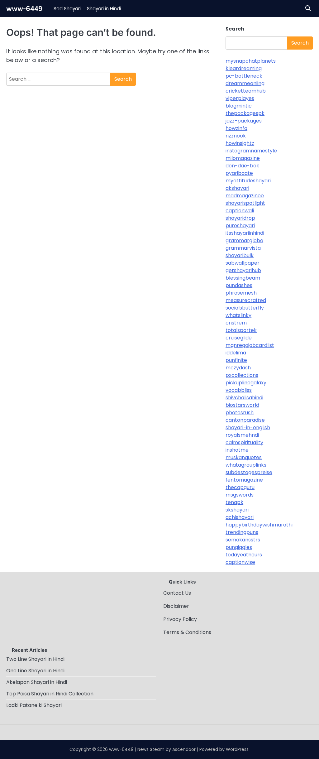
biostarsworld (242, 405)
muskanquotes (244, 457)
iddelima (236, 352)
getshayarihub (243, 270)
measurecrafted (246, 300)
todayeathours (244, 554)
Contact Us (177, 593)
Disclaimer (176, 606)
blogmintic (239, 105)
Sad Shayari (67, 8)
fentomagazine (244, 479)
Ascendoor (184, 749)
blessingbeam (243, 277)
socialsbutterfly (245, 307)
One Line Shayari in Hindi (35, 670)
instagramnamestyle (251, 150)
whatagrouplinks (246, 464)
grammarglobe (244, 240)
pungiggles (239, 547)
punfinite (236, 360)
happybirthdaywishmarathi (259, 524)
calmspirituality (244, 442)
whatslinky (238, 315)
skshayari (237, 509)
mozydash (238, 367)
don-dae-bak (242, 165)
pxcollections (242, 375)
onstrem (236, 322)
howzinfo (236, 128)
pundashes (239, 285)
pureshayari (240, 225)
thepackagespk (245, 113)
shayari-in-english (248, 427)
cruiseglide (239, 337)
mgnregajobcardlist (250, 345)
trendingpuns (242, 532)
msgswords (240, 494)
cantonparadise (245, 420)
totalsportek (241, 330)
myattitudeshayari (248, 180)
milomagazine (243, 158)
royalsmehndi (242, 435)
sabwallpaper (242, 263)
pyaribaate (239, 173)
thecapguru (240, 487)
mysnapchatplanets (251, 61)
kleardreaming (244, 68)
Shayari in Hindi (104, 8)
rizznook (236, 135)
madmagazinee (245, 195)
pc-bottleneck (244, 75)
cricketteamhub (246, 90)
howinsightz (240, 143)
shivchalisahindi (244, 397)
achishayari (240, 517)
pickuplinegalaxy (246, 382)
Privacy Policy (180, 619)
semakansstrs (243, 539)
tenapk (234, 502)
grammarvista (243, 248)
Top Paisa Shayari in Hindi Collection (49, 693)
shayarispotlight (245, 203)
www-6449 (24, 8)
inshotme (237, 450)
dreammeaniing (245, 83)
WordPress (237, 749)
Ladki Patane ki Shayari (34, 705)
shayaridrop (240, 218)
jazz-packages (244, 120)
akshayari (237, 188)
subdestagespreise (249, 472)
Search (235, 28)
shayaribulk (240, 255)
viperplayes (240, 98)
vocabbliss (239, 390)
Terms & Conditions (187, 632)
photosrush (240, 412)
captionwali (240, 210)
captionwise (240, 562)
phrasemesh (241, 292)
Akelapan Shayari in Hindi (36, 682)
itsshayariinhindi (245, 233)
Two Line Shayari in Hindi (35, 659)
